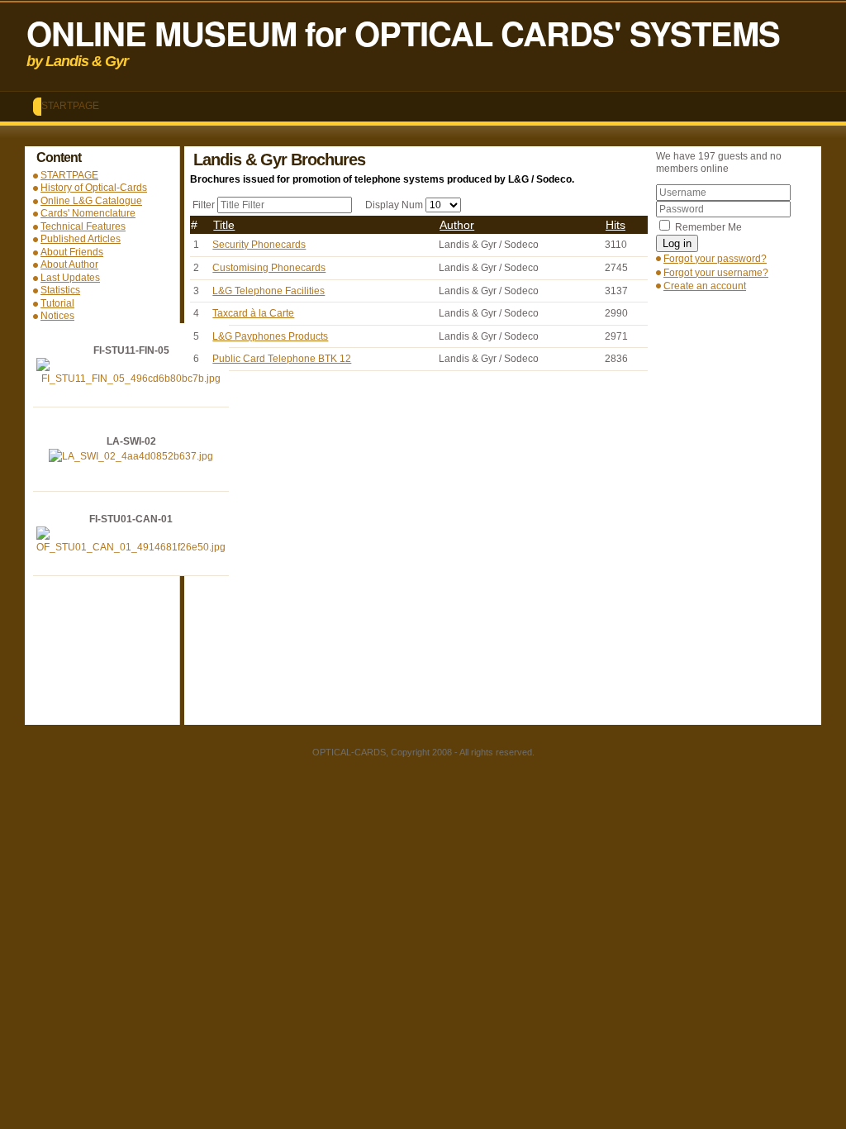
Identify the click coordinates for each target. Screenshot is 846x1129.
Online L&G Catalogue (91, 201)
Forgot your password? (715, 258)
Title (224, 224)
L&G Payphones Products (270, 336)
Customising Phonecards (269, 268)
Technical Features (83, 226)
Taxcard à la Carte (253, 313)
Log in (677, 243)
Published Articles (80, 239)
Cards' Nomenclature (87, 213)
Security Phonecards (259, 244)
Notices (57, 316)
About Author (69, 264)
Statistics (60, 290)
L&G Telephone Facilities (268, 291)
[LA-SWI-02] (131, 456)
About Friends (71, 252)
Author (457, 224)
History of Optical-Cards (93, 187)
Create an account (704, 286)
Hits (615, 224)
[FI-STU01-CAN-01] (131, 547)
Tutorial (57, 303)
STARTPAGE (70, 106)
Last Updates (70, 277)
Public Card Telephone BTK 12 (281, 358)
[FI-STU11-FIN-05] (131, 378)
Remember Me (708, 227)
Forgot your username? (715, 273)
